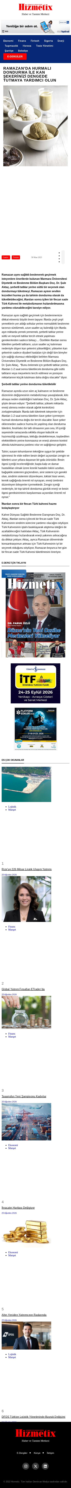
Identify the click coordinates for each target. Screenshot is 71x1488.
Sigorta (48, 40)
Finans (22, 40)
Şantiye (9, 50)
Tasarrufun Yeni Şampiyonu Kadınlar (24, 1096)
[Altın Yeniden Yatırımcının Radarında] (35, 1231)
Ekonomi (8, 40)
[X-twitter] (35, 1466)
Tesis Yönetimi (44, 45)
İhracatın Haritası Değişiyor (18, 1207)
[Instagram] (25, 1466)
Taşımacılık (11, 45)
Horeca (27, 45)
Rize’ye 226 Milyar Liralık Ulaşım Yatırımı (27, 869)
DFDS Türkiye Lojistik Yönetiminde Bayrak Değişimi (33, 1416)
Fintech (35, 40)
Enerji (61, 40)
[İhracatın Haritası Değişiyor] (35, 1122)
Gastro (6, 257)
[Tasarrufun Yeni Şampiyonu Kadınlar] (35, 1013)
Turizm (16, 257)
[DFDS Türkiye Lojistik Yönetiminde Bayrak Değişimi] (35, 1336)
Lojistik (12, 806)
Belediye (23, 50)
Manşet (12, 809)
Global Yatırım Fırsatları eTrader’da (23, 989)
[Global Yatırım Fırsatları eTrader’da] (35, 899)
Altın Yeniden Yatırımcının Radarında (24, 1314)
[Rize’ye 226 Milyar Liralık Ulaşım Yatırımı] (35, 785)
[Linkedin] (45, 1466)
